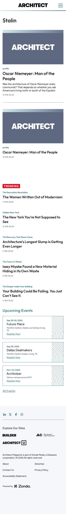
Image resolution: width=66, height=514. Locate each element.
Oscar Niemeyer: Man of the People (28, 76)
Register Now (13, 334)
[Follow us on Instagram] (22, 414)
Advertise (39, 464)
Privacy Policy (41, 470)
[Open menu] (60, 5)
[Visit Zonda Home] (17, 486)
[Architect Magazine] (33, 5)
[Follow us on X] (10, 414)
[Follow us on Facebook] (16, 414)
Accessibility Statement (14, 476)
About (6, 464)
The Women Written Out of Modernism (32, 197)
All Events (9, 391)
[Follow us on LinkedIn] (4, 414)
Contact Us (8, 470)
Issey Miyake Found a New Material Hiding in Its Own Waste (30, 268)
